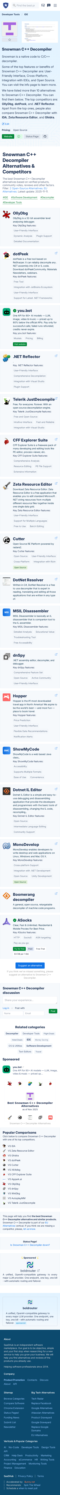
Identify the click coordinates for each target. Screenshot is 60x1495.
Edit (6, 124)
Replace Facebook (41, 1403)
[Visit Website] (56, 253)
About (7, 1384)
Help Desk (17, 1455)
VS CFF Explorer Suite (19, 1174)
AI (5, 1447)
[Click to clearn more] (30, 1311)
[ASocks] (6, 921)
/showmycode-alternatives (17, 745)
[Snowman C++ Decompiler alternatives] (9, 28)
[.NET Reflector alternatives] (6, 358)
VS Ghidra (13, 1155)
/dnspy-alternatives (13, 652)
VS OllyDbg (13, 1184)
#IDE (5, 197)
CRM (6, 1455)
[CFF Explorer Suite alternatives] (6, 441)
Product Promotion (14, 1380)
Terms (40, 1476)
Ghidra (49, 117)
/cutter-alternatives (13, 535)
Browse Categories (14, 1398)
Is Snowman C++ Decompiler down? (30, 1245)
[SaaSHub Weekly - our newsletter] (43, 5)
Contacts (32, 1380)
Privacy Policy (25, 1476)
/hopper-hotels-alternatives (17, 692)
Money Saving (41, 1040)
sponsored (20, 1323)
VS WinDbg (13, 1193)
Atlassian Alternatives (42, 1412)
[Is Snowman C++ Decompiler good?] (19, 136)
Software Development (38, 1045)
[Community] (49, 5)
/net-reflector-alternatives (16, 353)
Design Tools (48, 1447)
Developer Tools (31, 1033)
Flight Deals (49, 1033)
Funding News (11, 1417)
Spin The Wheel (32, 1485)
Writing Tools (47, 1459)
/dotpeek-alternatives (14, 250)
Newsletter (10, 1427)
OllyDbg (7, 104)
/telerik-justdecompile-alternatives (21, 396)
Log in (6, 1008)
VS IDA (11, 1146)
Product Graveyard (41, 1417)
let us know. (29, 1229)
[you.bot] (6, 312)
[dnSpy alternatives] (6, 656)
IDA (4, 117)
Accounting (10, 1459)
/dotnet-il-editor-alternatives (18, 786)
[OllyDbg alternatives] (6, 214)
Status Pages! (11, 1412)
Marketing (46, 1455)
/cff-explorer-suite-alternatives (19, 436)
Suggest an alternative (30, 965)
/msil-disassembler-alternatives (20, 607)
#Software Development (24, 197)
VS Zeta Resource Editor (20, 1150)
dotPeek (20, 104)
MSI (6, 612)
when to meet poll (28, 1488)
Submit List (10, 1422)
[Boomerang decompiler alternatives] (6, 896)
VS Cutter (12, 1165)
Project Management (15, 1463)
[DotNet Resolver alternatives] (6, 581)
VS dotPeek (13, 1160)
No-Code (14, 1447)
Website (8, 136)
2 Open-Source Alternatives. (27, 188)
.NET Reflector (44, 104)
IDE (29, 1039)
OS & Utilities (15, 1045)
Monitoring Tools (38, 1463)
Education (20, 1467)
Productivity (31, 1455)
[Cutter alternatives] (6, 540)
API (15, 1384)
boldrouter (28, 1271)
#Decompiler (47, 197)
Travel (38, 1051)
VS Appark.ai (14, 1179)
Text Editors (25, 1051)
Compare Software (14, 1403)
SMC (6, 750)
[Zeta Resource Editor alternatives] (6, 485)
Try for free (19, 949)
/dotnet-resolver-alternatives (18, 576)
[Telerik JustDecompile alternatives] (6, 401)
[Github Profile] (45, 136)
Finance (8, 1467)
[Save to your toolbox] (9, 40)
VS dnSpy (12, 1188)
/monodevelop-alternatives (17, 841)
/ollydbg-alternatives (14, 209)
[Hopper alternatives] (6, 697)
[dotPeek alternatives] (6, 255)
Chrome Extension (14, 1408)
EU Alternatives (39, 1435)
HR (36, 1459)
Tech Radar (37, 1398)
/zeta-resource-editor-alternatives (21, 481)
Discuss (44, 1380)
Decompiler (12, 1033)
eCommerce (25, 1459)
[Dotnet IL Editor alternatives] (6, 791)
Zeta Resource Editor (23, 117)
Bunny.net (29, 1481)
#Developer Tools (12, 202)
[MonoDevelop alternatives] (6, 846)
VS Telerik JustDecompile (21, 1202)
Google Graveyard (41, 1422)
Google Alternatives (41, 1408)
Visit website (20, 344)
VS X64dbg (13, 1169)
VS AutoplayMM (16, 1198)
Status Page (32, 136)
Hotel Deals (17, 1040)
